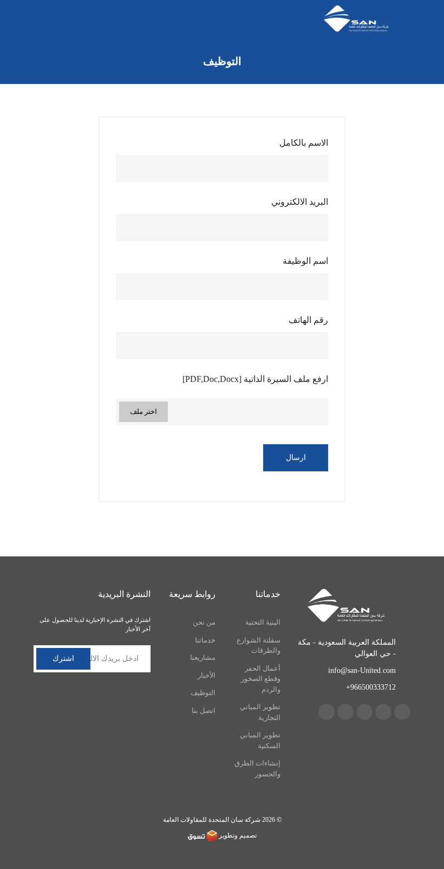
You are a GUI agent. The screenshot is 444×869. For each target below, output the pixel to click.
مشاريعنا (203, 657)
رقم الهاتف (308, 320)
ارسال (296, 457)
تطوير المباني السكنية (260, 740)
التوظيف (203, 693)
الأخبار (207, 675)
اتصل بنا (204, 710)
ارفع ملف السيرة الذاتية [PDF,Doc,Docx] (255, 379)
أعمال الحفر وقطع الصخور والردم (260, 678)
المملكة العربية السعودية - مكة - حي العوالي (347, 648)
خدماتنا (205, 640)
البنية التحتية (262, 622)
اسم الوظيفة (305, 260)
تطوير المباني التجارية (260, 712)
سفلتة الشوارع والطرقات (258, 645)
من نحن (204, 622)
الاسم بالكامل (303, 142)
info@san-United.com (362, 670)
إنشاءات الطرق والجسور (257, 768)
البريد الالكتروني (299, 201)
